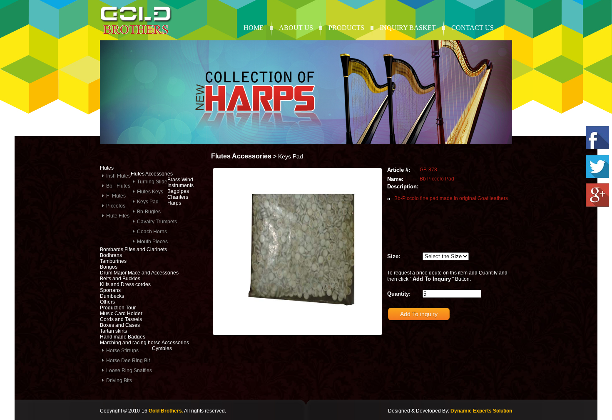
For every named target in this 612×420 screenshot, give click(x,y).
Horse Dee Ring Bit (128, 360)
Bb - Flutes (118, 186)
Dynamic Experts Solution (481, 411)
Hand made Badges (122, 337)
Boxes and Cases (120, 325)
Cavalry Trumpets (157, 222)
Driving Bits (119, 380)
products (346, 27)
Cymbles (162, 348)
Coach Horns (152, 232)
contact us (472, 27)
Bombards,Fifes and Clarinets (133, 249)
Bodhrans (111, 255)
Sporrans (110, 290)
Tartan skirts (113, 331)
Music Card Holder (121, 313)
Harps (174, 203)
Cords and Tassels (121, 319)
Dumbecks (112, 296)
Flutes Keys (150, 192)
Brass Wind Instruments (180, 182)
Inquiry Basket (408, 27)
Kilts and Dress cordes (125, 284)
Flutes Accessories (152, 174)
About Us (296, 27)
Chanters (177, 197)
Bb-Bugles (149, 212)
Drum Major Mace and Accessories (139, 273)
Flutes (107, 168)
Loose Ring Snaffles (129, 370)
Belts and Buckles (120, 279)
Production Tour (118, 308)
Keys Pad (148, 202)
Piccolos (115, 206)
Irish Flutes (118, 176)
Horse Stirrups (122, 350)
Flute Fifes (117, 216)
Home (254, 27)
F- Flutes (116, 196)
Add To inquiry (419, 314)
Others (107, 302)
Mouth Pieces (152, 242)
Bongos (108, 267)
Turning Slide (152, 182)
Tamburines (113, 261)
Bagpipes (178, 191)
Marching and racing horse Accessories (144, 343)
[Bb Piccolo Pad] (297, 329)
